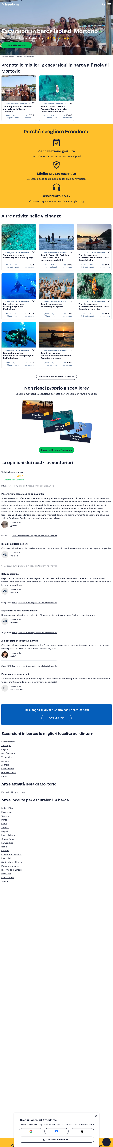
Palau (4, 776)
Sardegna (6, 745)
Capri (4, 823)
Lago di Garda (8, 835)
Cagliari (5, 749)
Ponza (4, 819)
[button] (106, 1142)
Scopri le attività (16, 45)
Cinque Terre (7, 839)
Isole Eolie (6, 873)
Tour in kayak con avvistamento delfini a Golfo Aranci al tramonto (56, 355)
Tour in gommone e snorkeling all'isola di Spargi (18, 256)
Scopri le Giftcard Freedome (56, 450)
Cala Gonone (7, 768)
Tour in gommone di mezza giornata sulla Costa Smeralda (17, 109)
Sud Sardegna (8, 753)
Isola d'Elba (7, 808)
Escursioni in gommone (13, 792)
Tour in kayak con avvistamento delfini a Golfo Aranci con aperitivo (94, 307)
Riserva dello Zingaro (11, 869)
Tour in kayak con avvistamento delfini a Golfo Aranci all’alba (94, 258)
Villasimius (6, 757)
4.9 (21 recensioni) (58, 38)
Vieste (4, 881)
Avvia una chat (56, 717)
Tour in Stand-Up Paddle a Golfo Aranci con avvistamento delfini (55, 258)
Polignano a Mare (10, 866)
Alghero (5, 764)
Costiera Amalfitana (11, 854)
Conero (5, 815)
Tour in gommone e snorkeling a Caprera (52, 305)
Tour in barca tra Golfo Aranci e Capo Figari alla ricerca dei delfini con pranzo (54, 110)
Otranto (5, 850)
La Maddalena (8, 741)
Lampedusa (7, 842)
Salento (5, 827)
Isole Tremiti (7, 877)
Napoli (4, 831)
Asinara (5, 760)
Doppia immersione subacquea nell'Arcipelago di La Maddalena (18, 355)
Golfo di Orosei (8, 772)
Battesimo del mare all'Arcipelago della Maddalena (13, 307)
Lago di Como (8, 858)
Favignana (6, 812)
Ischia (4, 846)
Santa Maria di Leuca (11, 862)
